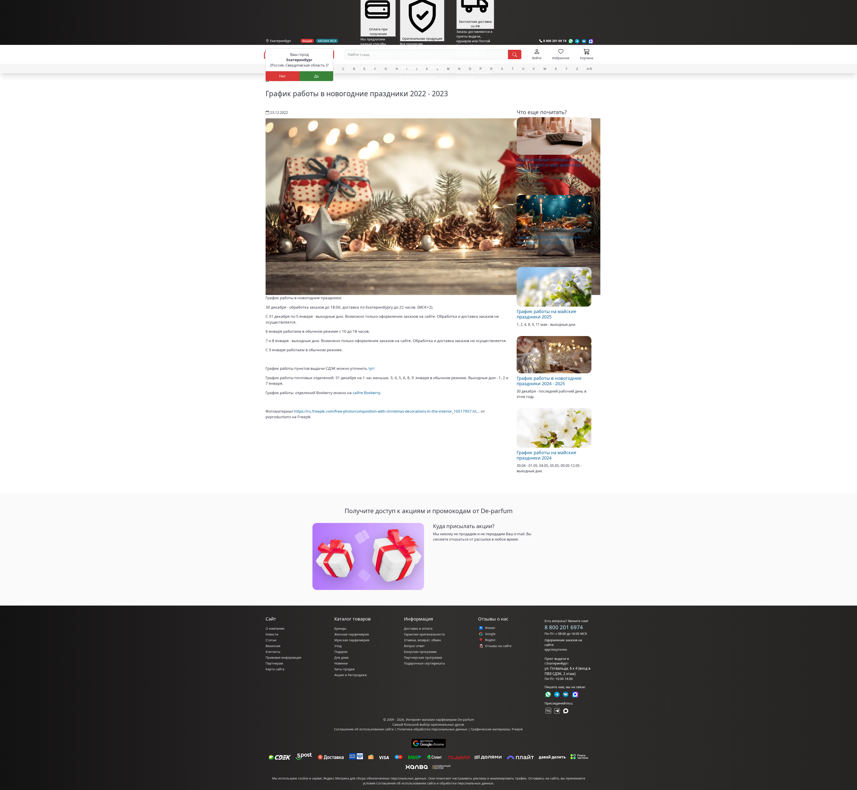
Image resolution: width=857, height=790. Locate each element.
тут (371, 368)
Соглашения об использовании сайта (406, 783)
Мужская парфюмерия (351, 640)
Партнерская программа (423, 657)
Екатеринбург (280, 41)
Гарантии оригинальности (424, 634)
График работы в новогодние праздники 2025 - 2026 (549, 239)
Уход (337, 646)
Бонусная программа (420, 652)
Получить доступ (448, 548)
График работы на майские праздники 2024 (546, 455)
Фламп (490, 628)
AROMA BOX (327, 41)
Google (490, 634)
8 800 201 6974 (564, 627)
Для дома (341, 657)
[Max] (591, 41)
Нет (282, 76)
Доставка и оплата (418, 628)
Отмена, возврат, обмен (422, 640)
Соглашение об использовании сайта (363, 729)
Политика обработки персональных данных (432, 729)
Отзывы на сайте (498, 646)
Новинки (341, 663)
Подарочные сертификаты (424, 663)
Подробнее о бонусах (376, 86)
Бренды (340, 628)
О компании (275, 628)
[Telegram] (577, 41)
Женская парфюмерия (351, 634)
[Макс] (565, 711)
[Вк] (584, 41)
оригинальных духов (447, 724)
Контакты (273, 652)
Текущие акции (473, 81)
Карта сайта (275, 669)
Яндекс (490, 640)
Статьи (271, 640)
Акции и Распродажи (350, 675)
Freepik (517, 729)
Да (316, 76)
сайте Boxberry (366, 392)
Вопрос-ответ (414, 646)
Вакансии (273, 646)
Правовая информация (283, 657)
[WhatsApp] (570, 41)
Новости (272, 634)
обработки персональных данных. (466, 783)
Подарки (340, 652)
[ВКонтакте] (548, 711)
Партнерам (274, 663)
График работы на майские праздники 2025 (546, 314)
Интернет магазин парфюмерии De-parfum (440, 719)
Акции (307, 41)
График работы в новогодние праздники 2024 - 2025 (549, 381)
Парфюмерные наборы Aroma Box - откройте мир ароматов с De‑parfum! (550, 165)
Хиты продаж (344, 669)
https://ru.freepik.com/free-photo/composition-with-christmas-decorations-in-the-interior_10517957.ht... (387, 411)
